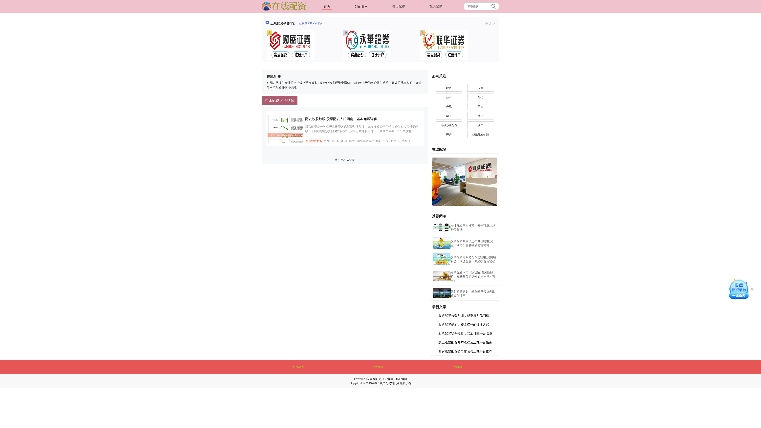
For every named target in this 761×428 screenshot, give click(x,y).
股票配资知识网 (389, 383)
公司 (449, 97)
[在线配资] (284, 6)
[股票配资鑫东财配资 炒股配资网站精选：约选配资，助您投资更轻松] (442, 259)
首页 (327, 6)
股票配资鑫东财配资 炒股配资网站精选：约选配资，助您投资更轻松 (473, 259)
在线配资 (435, 6)
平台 (480, 106)
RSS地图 (387, 379)
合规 (449, 106)
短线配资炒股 (480, 134)
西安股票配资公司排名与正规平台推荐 (465, 351)
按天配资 (398, 6)
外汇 (480, 97)
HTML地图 (400, 379)
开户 (449, 134)
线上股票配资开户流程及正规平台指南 (465, 342)
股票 (480, 125)
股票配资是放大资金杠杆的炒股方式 (463, 324)
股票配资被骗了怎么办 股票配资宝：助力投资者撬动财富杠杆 (472, 243)
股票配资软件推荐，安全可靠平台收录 (465, 333)
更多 (489, 23)
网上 (449, 116)
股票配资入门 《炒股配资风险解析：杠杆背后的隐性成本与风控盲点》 (473, 276)
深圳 (480, 88)
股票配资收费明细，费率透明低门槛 (463, 315)
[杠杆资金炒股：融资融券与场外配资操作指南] (442, 293)
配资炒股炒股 (314, 141)
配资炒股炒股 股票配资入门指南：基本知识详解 (341, 118)
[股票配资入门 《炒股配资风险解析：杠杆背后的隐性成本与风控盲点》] (442, 276)
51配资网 (361, 6)
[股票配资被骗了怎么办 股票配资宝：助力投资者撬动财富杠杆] (442, 243)
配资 (449, 88)
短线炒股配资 (449, 125)
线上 (480, 116)
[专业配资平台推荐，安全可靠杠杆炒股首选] (442, 227)
